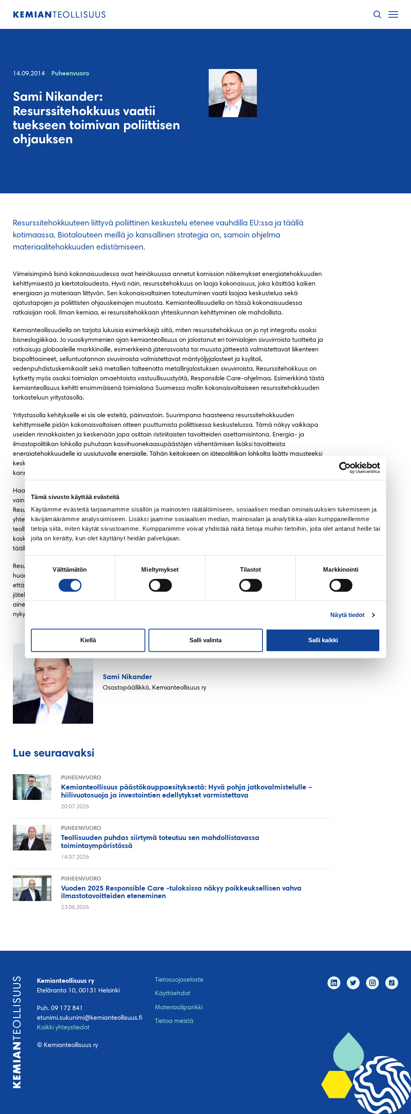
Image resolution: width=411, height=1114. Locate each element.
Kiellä (88, 640)
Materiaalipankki (179, 1007)
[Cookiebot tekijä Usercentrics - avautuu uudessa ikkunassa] (345, 468)
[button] (377, 15)
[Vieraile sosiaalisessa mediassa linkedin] (334, 982)
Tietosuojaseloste (179, 980)
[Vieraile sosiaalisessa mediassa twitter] (353, 982)
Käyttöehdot (172, 993)
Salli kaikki (323, 640)
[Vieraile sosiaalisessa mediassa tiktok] (391, 982)
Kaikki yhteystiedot (63, 1028)
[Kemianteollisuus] (59, 14)
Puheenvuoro (70, 74)
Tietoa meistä (174, 1021)
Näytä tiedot (347, 614)
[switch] (160, 585)
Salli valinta (205, 640)
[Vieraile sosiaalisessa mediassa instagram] (372, 982)
